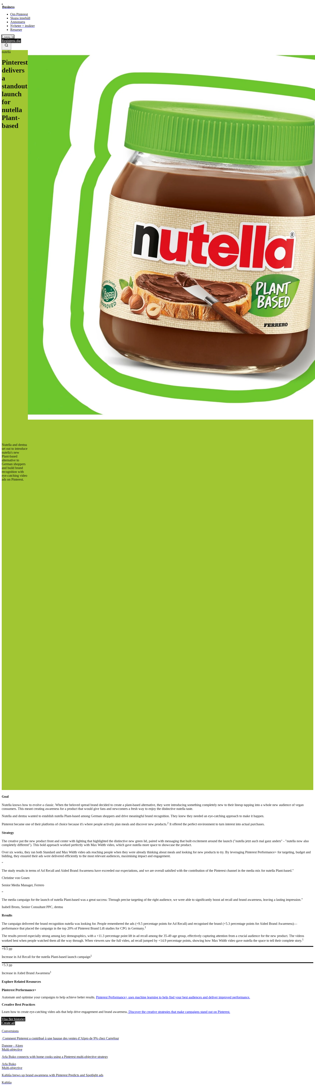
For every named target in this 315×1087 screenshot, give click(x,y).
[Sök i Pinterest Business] (6, 46)
